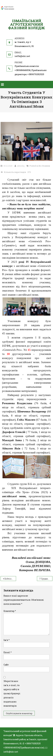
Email (8, 652)
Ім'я (7, 640)
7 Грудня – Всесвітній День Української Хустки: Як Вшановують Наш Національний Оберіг (46, 578)
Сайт (6, 664)
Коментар (10, 611)
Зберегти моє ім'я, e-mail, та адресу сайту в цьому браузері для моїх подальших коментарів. (12, 693)
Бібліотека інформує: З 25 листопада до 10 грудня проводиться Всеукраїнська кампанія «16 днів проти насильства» (10, 578)
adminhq (20, 165)
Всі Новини (44, 165)
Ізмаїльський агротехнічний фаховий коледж (26, 24)
